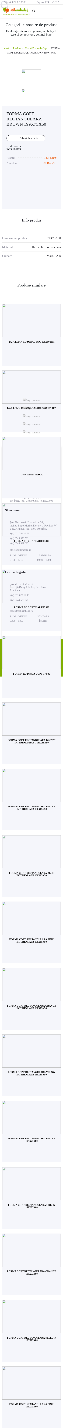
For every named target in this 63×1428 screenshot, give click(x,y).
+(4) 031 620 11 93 (19, 595)
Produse (17, 48)
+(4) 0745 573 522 (49, 2)
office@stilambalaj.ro (20, 550)
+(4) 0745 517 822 (19, 543)
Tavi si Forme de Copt (36, 48)
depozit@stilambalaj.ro (21, 611)
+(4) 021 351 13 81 (17, 2)
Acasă (6, 48)
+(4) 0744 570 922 (19, 600)
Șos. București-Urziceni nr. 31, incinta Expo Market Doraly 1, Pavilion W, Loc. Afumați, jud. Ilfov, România (33, 525)
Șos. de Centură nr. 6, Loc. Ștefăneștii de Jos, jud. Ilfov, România (28, 587)
